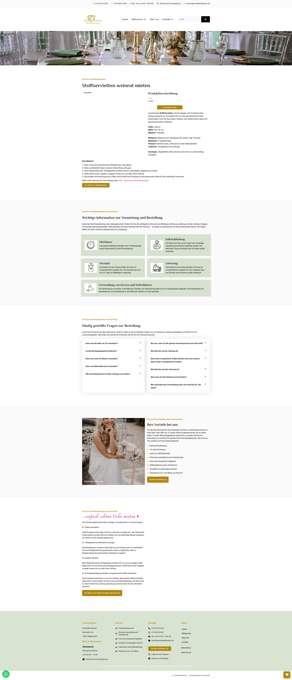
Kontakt (185, 642)
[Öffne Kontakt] (172, 19)
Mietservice (186, 633)
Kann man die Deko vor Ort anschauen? (102, 343)
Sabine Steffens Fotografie (196, 595)
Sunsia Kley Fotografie (93, 481)
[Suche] (205, 19)
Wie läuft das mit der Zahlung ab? (164, 351)
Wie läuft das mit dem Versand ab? (165, 369)
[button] (113, 343)
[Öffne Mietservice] (145, 19)
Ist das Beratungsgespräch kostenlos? (101, 351)
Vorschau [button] (87, 93)
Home (184, 629)
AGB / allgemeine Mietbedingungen (133, 180)
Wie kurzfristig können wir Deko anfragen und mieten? (108, 374)
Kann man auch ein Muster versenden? (102, 359)
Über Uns (185, 638)
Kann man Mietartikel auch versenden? (102, 366)
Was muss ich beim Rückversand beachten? (169, 377)
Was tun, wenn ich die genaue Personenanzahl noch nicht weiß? (177, 343)
